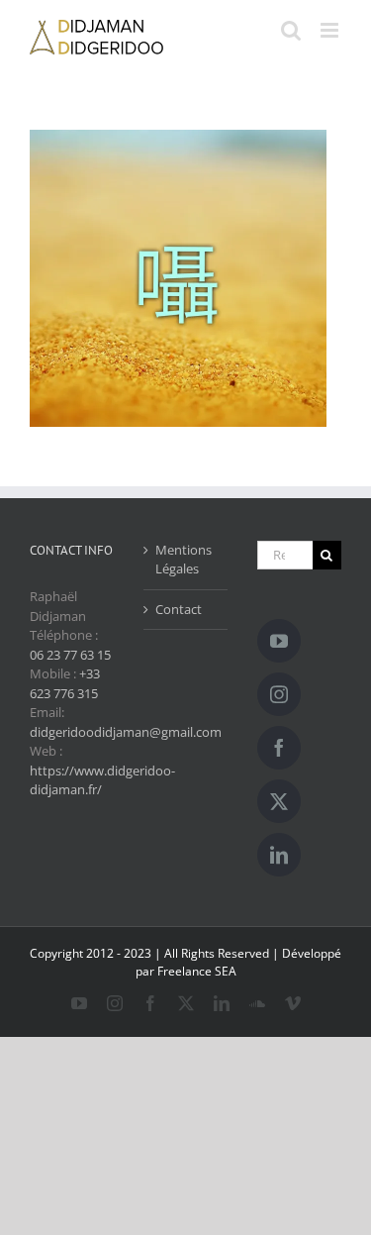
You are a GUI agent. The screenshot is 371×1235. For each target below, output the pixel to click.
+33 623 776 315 (65, 683)
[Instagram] (279, 694)
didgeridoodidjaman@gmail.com (126, 732)
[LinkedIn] (279, 854)
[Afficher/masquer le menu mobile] (331, 30)
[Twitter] (279, 801)
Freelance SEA (196, 971)
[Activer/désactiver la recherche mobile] (291, 30)
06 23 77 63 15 (70, 655)
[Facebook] (279, 748)
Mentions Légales (183, 559)
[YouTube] (279, 641)
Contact (178, 609)
